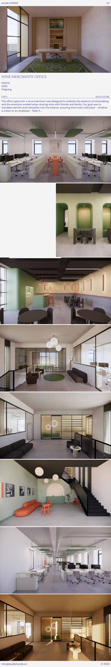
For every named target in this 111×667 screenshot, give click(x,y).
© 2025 (105, 664)
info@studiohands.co (14, 664)
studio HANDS (9, 3)
